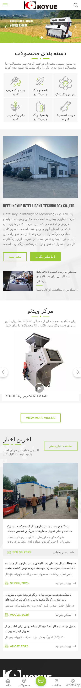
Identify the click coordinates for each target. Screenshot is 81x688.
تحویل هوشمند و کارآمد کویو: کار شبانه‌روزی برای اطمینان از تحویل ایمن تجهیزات (40, 628)
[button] (38, 37)
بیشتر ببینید (15, 256)
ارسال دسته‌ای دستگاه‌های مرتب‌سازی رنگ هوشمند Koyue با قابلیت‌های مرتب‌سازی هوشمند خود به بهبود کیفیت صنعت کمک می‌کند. (40, 565)
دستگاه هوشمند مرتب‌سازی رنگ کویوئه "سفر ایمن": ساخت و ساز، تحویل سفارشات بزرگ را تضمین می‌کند (39, 528)
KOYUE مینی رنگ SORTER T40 (26, 396)
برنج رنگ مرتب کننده (15, 92)
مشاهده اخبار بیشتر (60, 446)
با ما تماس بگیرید (46, 256)
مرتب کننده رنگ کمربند (65, 117)
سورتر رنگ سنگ (65, 94)
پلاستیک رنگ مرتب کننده (40, 117)
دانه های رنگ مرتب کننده (40, 92)
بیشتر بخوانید (60, 552)
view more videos (40, 418)
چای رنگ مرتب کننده (15, 117)
